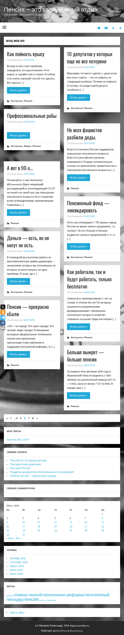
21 (86, 526)
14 (86, 522)
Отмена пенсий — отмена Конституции (33, 475)
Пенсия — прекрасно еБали (28, 310)
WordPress (61, 630)
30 (7, 534)
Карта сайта (17, 612)
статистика (51, 600)
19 (55, 526)
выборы (9, 595)
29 (103, 530)
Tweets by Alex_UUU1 (17, 439)
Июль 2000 (16, 573)
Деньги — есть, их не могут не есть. (28, 241)
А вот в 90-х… (20, 168)
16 (7, 526)
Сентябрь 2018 (18, 562)
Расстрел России (20, 468)
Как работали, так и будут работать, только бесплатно (89, 279)
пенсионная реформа (63, 594)
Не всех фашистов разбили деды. (84, 133)
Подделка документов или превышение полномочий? (42, 472)
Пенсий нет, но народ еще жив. (28, 460)
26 (55, 530)
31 (23, 534)
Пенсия (28, 100)
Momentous (76, 630)
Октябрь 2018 (18, 558)
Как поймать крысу (25, 54)
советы (42, 600)
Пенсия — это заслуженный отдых (51, 9)
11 (39, 522)
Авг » (18, 538)
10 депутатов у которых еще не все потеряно (89, 57)
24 (23, 530)
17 (23, 526)
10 (23, 522)
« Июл (10, 538)
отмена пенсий (28, 594)
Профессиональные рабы (32, 115)
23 (7, 530)
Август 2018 (17, 566)
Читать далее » (18, 90)
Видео (27, 145)
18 (39, 526)
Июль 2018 (16, 569)
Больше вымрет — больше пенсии (85, 355)
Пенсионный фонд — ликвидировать (88, 206)
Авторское (17, 100)
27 (71, 530)
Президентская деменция (25, 464)
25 (39, 530)
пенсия (31, 599)
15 (103, 522)
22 (103, 526)
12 (55, 522)
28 (86, 530)
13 (71, 522)
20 (71, 526)
